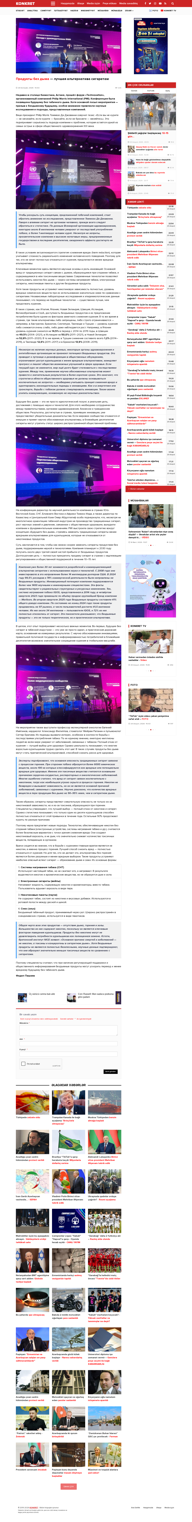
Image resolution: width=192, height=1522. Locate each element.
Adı (21, 1039)
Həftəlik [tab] (150, 91)
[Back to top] (184, 1514)
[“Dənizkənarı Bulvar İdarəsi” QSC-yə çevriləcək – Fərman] (104, 1418)
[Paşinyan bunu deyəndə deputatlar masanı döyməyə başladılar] (68, 1455)
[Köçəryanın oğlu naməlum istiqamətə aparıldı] (104, 1382)
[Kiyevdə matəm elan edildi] (131, 187)
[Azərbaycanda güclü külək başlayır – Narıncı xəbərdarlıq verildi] (68, 1339)
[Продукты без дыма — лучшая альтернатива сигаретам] (68, 45)
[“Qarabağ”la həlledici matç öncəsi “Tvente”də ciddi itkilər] (104, 1260)
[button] (170, 514)
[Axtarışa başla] (172, 3)
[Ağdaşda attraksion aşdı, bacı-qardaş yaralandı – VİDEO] (150, 700)
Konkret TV (170, 11)
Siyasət (20, 11)
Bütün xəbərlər (137, 489)
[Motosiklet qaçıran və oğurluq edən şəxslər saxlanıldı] (68, 1382)
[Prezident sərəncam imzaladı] (32, 1455)
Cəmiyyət (45, 11)
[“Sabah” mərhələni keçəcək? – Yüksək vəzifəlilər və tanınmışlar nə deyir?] (104, 1300)
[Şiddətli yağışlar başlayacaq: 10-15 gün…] (151, 112)
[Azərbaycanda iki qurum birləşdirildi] (68, 1418)
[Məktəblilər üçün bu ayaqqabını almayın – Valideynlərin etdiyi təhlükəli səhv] (32, 1221)
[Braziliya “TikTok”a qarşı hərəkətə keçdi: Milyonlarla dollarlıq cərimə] (68, 1142)
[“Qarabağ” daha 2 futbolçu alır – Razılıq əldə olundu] (104, 1221)
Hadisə (74, 11)
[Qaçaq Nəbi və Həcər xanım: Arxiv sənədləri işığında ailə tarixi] (131, 149)
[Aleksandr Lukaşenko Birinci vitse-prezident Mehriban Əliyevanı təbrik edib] (104, 1142)
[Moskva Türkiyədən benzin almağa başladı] (104, 1102)
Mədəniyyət (88, 11)
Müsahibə (103, 11)
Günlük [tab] (134, 91)
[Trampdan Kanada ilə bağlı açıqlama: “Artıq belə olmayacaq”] (68, 1102)
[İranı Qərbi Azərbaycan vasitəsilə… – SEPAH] (32, 1181)
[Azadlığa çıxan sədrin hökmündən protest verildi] (32, 1142)
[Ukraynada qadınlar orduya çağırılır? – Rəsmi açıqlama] (104, 1181)
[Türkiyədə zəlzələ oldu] (32, 1102)
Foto (155, 11)
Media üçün (93, 3)
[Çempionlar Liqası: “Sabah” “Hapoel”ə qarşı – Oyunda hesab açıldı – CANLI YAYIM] (68, 1221)
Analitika (32, 11)
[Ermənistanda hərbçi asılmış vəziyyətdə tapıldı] (68, 1260)
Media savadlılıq (128, 3)
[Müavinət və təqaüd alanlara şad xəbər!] (104, 1455)
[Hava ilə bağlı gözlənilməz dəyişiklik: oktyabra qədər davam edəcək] (131, 162)
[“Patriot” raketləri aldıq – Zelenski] (32, 1418)
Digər (128, 11)
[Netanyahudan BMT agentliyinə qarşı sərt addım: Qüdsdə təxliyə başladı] (32, 1260)
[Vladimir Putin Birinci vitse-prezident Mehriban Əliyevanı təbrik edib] (68, 1181)
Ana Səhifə (135, 1508)
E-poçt (23, 1050)
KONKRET (34, 1508)
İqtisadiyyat (61, 11)
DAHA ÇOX (69, 1487)
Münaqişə (116, 11)
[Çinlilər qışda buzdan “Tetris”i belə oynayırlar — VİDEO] (150, 641)
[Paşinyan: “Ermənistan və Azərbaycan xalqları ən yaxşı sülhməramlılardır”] (32, 1339)
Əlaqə (80, 3)
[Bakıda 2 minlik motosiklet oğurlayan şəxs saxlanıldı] (68, 1300)
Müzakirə (24, 1023)
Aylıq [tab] (167, 91)
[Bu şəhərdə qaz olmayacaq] (32, 1300)
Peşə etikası (110, 3)
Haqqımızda (67, 3)
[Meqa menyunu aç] (53, 3)
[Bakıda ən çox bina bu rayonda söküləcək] (131, 174)
